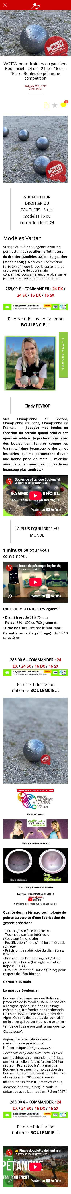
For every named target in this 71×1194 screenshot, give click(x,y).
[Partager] (46, 105)
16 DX (35, 295)
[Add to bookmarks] (54, 105)
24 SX (22, 295)
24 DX (57, 288)
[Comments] (63, 105)
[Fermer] (5, 5)
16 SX (49, 295)
